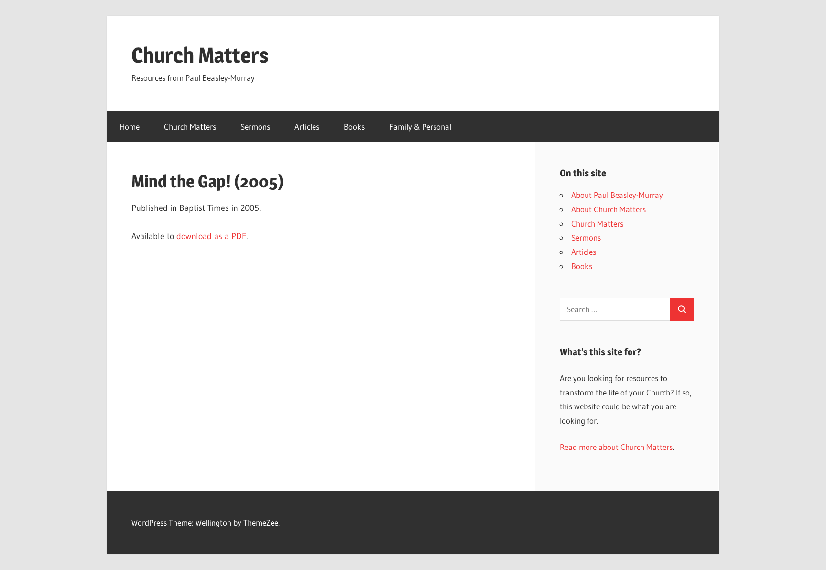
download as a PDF (211, 236)
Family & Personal (420, 126)
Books (354, 126)
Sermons (255, 126)
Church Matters (200, 55)
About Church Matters (608, 209)
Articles (306, 126)
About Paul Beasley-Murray (617, 195)
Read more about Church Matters (616, 447)
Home (130, 126)
